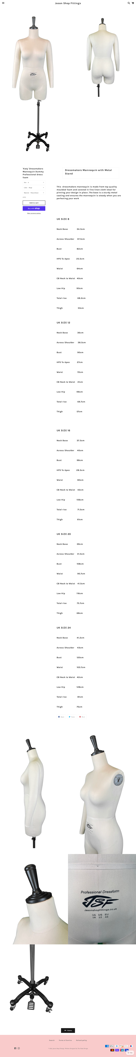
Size (25, 182)
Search (52, 1040)
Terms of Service (65, 1040)
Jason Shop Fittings (68, 3)
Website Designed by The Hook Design (76, 1048)
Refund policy (81, 1040)
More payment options (34, 213)
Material (26, 193)
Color (25, 187)
